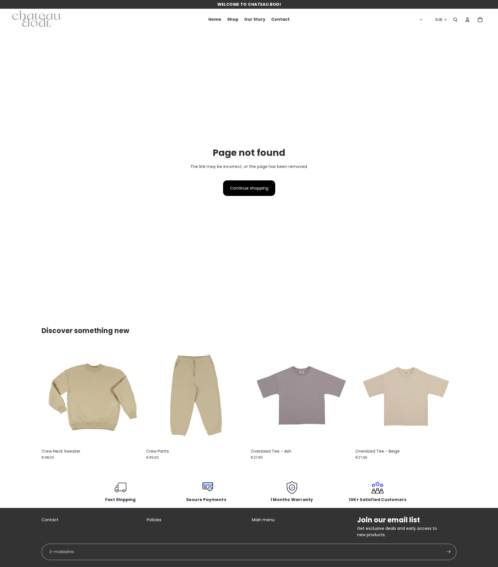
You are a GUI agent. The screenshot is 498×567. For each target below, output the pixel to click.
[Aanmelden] (448, 551)
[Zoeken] (455, 19)
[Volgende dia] (134, 395)
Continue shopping (249, 188)
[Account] (467, 19)
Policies (154, 520)
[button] (420, 19)
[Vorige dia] (50, 395)
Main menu (263, 520)
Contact (50, 520)
